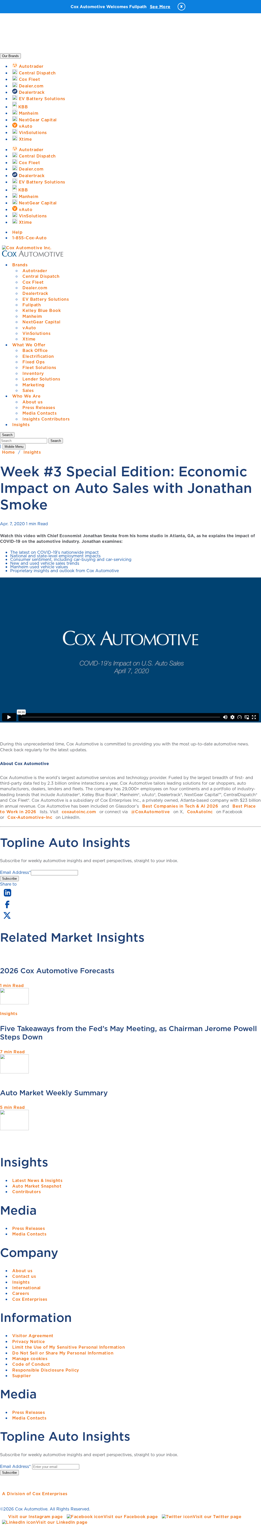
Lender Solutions (41, 379)
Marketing (33, 385)
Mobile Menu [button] (14, 447)
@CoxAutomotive (150, 811)
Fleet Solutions (39, 367)
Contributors (26, 1191)
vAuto (29, 328)
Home (8, 452)
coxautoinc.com (79, 811)
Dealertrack (35, 293)
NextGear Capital (41, 322)
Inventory (33, 373)
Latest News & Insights (37, 1180)
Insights (21, 424)
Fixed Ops (33, 362)
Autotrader (34, 270)
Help (17, 232)
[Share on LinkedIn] (7, 897)
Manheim (32, 316)
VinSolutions (36, 333)
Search (55, 441)
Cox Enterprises (29, 1299)
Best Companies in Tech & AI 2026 (180, 806)
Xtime (29, 339)
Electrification (38, 356)
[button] (7, 435)
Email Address (15, 872)
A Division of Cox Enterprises (35, 1493)
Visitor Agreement (33, 1335)
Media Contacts (39, 413)
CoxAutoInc (200, 811)
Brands (20, 265)
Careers (20, 1293)
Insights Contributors (46, 419)
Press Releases (38, 407)
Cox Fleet (33, 282)
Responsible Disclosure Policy (45, 1370)
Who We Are (26, 396)
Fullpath (31, 305)
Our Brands (10, 56)
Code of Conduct (31, 1364)
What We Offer (29, 345)
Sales (28, 390)
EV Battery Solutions (45, 299)
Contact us (24, 1276)
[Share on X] (7, 919)
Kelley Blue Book (41, 310)
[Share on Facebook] (7, 908)
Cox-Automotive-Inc (29, 817)
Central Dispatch (40, 276)
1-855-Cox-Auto (29, 238)
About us (32, 402)
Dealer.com (34, 288)
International (26, 1288)
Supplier (21, 1375)
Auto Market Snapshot (36, 1186)
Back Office (35, 350)
